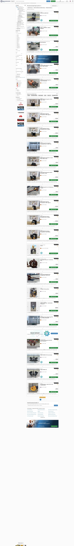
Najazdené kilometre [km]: (19, 59)
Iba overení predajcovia (20, 100)
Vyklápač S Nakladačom (51, 412)
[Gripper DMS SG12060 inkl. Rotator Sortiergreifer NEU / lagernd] (33, 132)
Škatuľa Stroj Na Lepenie (51, 414)
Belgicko (19, 84)
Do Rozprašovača (29, 409)
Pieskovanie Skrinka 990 (41, 409)
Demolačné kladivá (34, 95)
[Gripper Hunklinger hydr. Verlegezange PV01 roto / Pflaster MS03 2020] (33, 320)
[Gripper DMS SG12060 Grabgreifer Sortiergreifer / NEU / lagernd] (33, 205)
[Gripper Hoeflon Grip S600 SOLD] (33, 16)
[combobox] (21, 81)
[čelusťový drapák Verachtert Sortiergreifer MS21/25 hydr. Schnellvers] (33, 344)
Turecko (19, 85)
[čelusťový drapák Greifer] (33, 249)
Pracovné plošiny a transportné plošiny (21, 17)
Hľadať (49, 1)
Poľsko (19, 86)
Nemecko (19, 83)
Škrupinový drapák (22, 9)
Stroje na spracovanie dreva (20, 26)
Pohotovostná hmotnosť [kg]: (19, 71)
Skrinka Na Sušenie (40, 414)
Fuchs (45, 95)
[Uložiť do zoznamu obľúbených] (57, 13)
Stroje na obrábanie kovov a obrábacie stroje (20, 23)
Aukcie (18, 95)
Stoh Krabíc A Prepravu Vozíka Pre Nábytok (54, 409)
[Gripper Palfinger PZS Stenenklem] (33, 292)
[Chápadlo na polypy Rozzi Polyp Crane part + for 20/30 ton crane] (33, 263)
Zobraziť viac (43, 417)
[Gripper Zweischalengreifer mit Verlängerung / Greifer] (33, 190)
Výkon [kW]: (17, 62)
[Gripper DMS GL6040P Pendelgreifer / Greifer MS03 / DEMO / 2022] (33, 161)
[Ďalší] (57, 93)
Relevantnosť (54, 5)
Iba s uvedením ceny (19, 55)
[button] (73, 1)
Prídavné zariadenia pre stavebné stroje (21, 8)
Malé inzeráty (19, 94)
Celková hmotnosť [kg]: (19, 68)
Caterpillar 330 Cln (55, 95)
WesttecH (18, 47)
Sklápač (39, 411)
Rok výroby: (17, 56)
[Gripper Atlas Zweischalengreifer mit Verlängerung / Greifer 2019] (33, 278)
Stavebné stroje (20, 6)
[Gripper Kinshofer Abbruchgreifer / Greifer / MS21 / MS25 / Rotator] (33, 69)
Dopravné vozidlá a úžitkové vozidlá (20, 25)
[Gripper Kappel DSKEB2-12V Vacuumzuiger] (33, 358)
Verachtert (18, 46)
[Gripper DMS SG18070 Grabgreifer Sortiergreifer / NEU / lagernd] (33, 117)
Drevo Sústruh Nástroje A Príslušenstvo (33, 414)
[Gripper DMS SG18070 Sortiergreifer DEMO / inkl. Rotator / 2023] (33, 176)
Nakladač (19, 19)
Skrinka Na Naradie (40, 412)
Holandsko (20, 82)
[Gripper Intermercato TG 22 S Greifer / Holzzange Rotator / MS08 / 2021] (33, 146)
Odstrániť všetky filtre (31, 9)
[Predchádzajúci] (27, 16)
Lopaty (29, 95)
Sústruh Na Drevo (50, 411)
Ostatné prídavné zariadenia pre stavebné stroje (22, 11)
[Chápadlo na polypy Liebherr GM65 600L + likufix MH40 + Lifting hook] (33, 306)
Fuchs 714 (49, 95)
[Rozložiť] (42, 24)
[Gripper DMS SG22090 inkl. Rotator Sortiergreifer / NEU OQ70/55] (33, 234)
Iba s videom (19, 99)
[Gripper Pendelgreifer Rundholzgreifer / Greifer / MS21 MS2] (33, 83)
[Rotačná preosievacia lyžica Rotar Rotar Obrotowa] (33, 46)
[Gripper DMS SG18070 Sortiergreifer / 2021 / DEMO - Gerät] (33, 102)
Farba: (16, 65)
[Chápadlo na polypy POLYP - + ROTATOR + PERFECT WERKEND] (33, 31)
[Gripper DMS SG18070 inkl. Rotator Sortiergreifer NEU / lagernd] (33, 220)
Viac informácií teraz (54, 333)
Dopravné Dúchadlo (30, 411)
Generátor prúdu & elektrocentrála (20, 21)
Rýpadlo (19, 18)
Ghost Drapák (41, 95)
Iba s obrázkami (19, 98)
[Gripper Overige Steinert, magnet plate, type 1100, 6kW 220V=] (33, 388)
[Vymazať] (32, 7)
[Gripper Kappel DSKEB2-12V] (33, 373)
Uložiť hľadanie (42, 397)
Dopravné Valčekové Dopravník (31, 412)
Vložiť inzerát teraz (54, 61)
